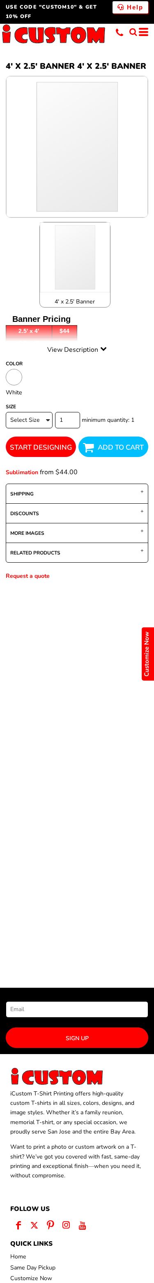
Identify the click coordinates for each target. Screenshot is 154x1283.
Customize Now (31, 1278)
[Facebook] (18, 1225)
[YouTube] (82, 1225)
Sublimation (22, 472)
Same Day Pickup (32, 1268)
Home (18, 1256)
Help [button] (133, 7)
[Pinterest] (50, 1225)
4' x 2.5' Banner (75, 301)
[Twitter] (34, 1225)
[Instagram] (66, 1225)
